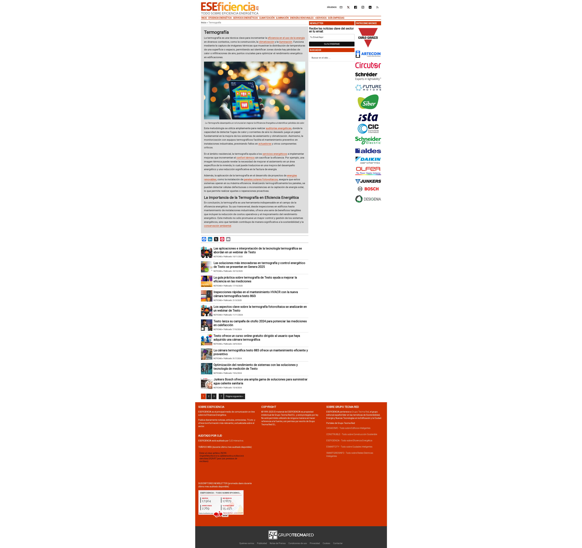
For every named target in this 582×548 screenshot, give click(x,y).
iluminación (285, 41)
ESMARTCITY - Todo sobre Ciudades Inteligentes (349, 447)
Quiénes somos (246, 543)
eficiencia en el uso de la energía (286, 37)
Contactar (338, 543)
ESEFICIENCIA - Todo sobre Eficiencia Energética (349, 440)
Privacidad (315, 543)
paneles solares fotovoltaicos (261, 179)
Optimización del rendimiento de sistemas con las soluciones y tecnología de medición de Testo (256, 366)
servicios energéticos (275, 153)
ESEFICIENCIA (230, 8)
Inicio (203, 22)
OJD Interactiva (236, 440)
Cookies (326, 543)
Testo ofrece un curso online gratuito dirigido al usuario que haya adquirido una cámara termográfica (257, 337)
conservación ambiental (217, 225)
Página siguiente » (234, 396)
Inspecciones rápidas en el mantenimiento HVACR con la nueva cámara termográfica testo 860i (256, 294)
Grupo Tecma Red (360, 412)
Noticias (218, 257)
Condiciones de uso (297, 543)
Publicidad (262, 543)
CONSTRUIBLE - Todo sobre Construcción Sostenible (351, 434)
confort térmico (245, 157)
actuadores (264, 143)
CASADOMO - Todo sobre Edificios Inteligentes (348, 428)
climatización (266, 41)
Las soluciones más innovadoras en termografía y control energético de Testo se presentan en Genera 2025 (259, 265)
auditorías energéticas (278, 128)
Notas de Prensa (278, 543)
